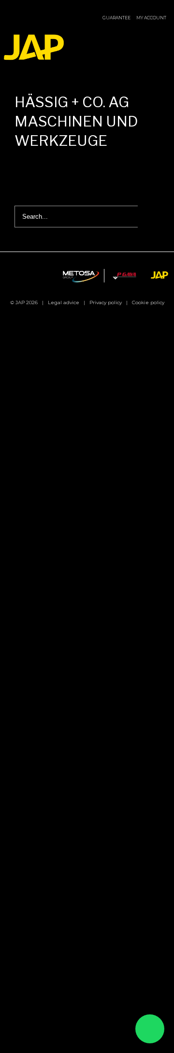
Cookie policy (148, 302)
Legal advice (63, 302)
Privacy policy (105, 302)
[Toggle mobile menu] (163, 37)
